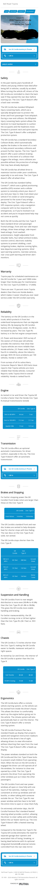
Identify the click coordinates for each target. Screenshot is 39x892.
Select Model (13, 11)
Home (6, 11)
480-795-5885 (19, 874)
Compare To (21, 11)
